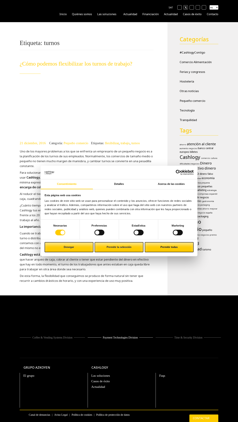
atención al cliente (201, 144)
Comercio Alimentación (196, 62)
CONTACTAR (201, 418)
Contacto (212, 14)
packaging (202, 216)
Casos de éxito (192, 14)
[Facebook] (179, 7)
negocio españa (205, 213)
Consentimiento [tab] (66, 183)
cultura (214, 158)
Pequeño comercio (76, 143)
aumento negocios (188, 148)
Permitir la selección (119, 247)
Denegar (69, 247)
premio (213, 235)
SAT (171, 7)
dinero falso (206, 173)
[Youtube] (192, 7)
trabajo (125, 143)
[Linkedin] (198, 7)
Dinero (206, 163)
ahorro (183, 144)
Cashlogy (190, 157)
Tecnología (187, 110)
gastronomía (208, 201)
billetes (194, 151)
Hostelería (187, 81)
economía (208, 178)
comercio (205, 158)
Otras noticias (189, 91)
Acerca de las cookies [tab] (171, 183)
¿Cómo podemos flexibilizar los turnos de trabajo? (76, 64)
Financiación (150, 14)
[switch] (99, 232)
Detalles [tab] (119, 183)
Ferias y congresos (192, 72)
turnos (135, 143)
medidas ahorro (201, 209)
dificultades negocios (189, 164)
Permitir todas (169, 247)
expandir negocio (199, 197)
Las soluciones (106, 14)
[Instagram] (204, 7)
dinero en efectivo (198, 171)
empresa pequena (201, 183)
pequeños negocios (200, 235)
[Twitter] (185, 7)
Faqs (162, 375)
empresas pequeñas (201, 186)
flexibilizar (112, 143)
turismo (206, 249)
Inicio (63, 14)
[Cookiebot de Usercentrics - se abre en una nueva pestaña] (178, 172)
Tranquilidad (188, 120)
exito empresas (201, 194)
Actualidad (130, 14)
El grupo (28, 375)
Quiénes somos (82, 14)
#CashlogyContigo (192, 52)
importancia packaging (199, 205)
